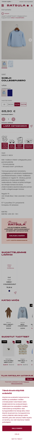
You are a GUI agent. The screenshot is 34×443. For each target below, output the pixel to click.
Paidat (13, 16)
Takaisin (6, 13)
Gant (8, 18)
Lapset (3, 16)
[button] (30, 40)
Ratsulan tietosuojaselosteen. (20, 382)
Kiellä (17, 434)
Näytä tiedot (17, 439)
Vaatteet (8, 16)
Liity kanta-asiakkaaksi (17, 240)
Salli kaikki (17, 428)
